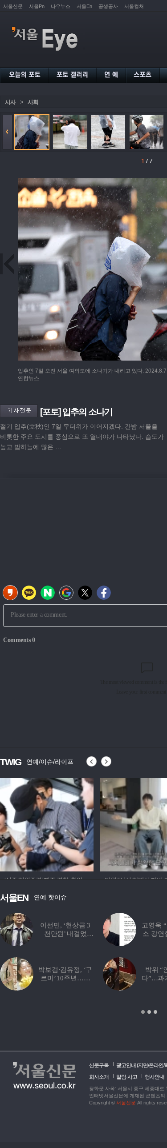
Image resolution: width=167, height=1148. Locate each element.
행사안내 (154, 1077)
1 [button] (143, 1012)
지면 (143, 1065)
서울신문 (13, 6)
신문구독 (99, 1065)
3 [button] (155, 1012)
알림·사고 (126, 1077)
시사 (10, 102)
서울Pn (37, 6)
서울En (84, 6)
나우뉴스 (60, 6)
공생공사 (108, 6)
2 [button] (149, 1012)
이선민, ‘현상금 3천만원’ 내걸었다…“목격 (65, 934)
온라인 (156, 1065)
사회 (33, 102)
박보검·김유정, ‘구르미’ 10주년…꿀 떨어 (65, 978)
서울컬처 (134, 6)
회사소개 (99, 1077)
